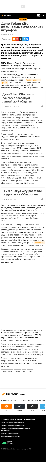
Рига (16, 400)
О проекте (5, 419)
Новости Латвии (7, 371)
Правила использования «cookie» (13, 425)
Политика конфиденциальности (12, 422)
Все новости (6, 400)
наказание (39, 242)
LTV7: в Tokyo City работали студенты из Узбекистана (22, 192)
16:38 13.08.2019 (7, 34)
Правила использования (26, 419)
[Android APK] (8, 442)
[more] (42, 106)
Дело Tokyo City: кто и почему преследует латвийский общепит (18, 98)
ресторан (17, 371)
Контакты (12, 419)
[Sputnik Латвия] (6, 17)
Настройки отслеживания (10, 436)
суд (24, 371)
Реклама (4, 433)
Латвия (30, 371)
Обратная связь (13, 433)
